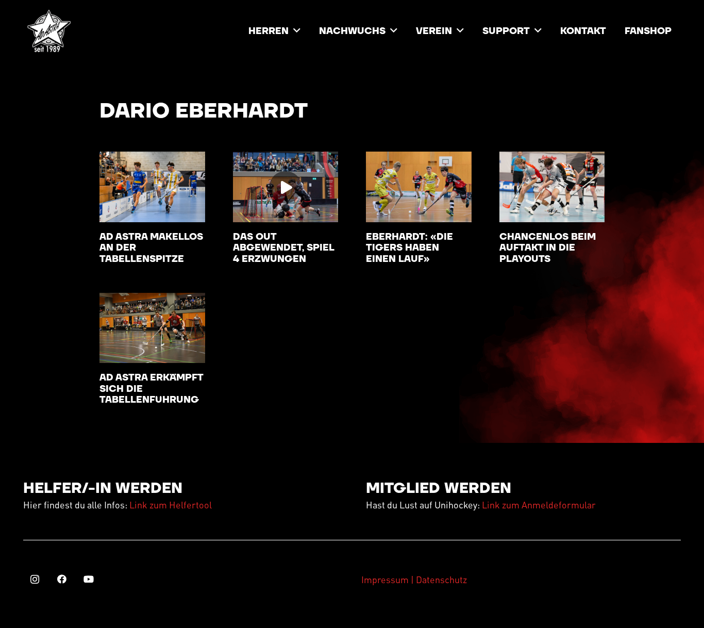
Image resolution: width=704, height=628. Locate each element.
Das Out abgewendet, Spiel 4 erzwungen (283, 248)
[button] (296, 31)
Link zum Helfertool (170, 504)
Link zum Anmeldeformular (539, 504)
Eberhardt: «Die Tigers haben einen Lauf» (409, 248)
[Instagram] (34, 579)
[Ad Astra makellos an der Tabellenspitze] (152, 187)
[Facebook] (61, 579)
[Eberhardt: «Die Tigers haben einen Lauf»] (419, 187)
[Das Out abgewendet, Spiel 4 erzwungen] (286, 187)
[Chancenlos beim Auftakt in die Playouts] (552, 187)
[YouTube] (88, 579)
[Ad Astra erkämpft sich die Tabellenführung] (152, 328)
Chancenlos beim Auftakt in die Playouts (547, 248)
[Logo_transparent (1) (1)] (49, 31)
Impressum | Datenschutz (414, 579)
